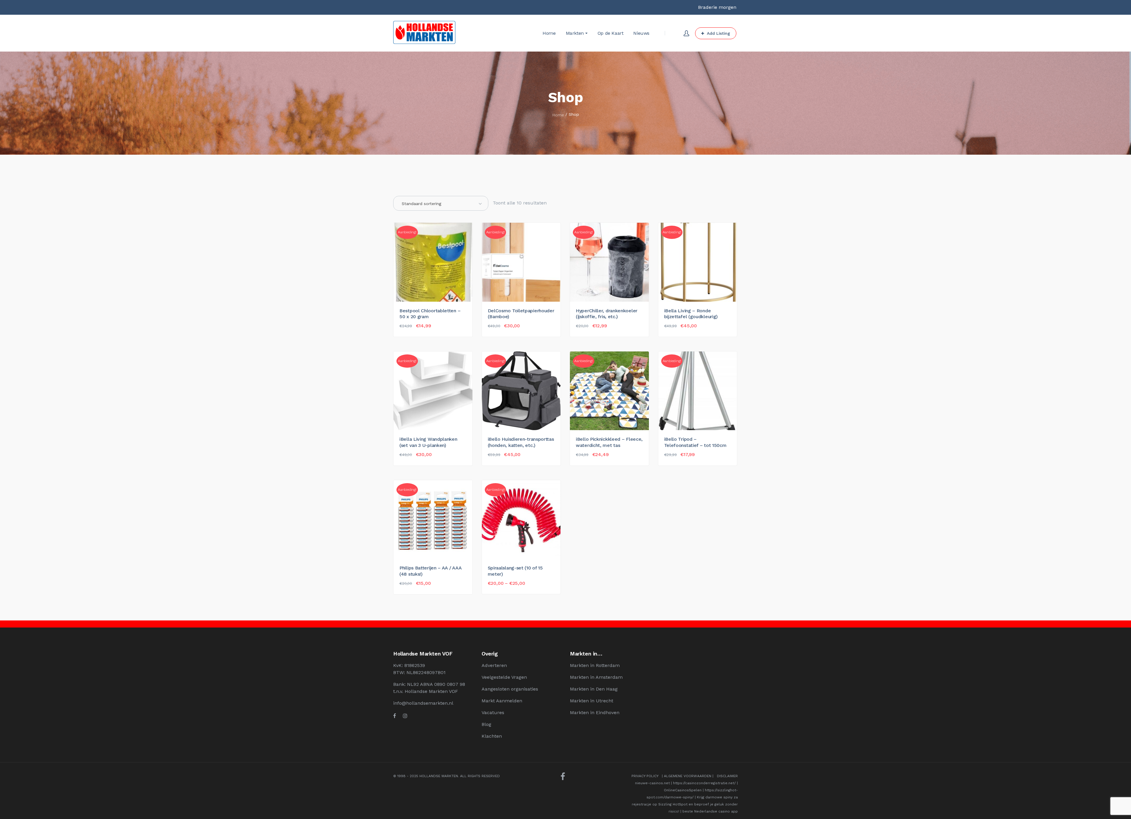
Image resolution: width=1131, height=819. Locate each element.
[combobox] (440, 203)
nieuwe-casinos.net (652, 783)
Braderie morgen (717, 7)
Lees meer (413, 589)
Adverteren (494, 665)
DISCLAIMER (727, 776)
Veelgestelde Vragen (504, 677)
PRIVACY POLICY (644, 776)
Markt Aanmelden (502, 701)
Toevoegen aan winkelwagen (432, 331)
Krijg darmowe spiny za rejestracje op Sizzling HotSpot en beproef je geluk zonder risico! (685, 804)
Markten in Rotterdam (595, 665)
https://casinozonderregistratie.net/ (704, 783)
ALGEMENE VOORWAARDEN (687, 776)
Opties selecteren (510, 588)
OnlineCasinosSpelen (683, 790)
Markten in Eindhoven (594, 712)
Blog (486, 724)
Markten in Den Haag (594, 689)
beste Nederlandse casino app (710, 811)
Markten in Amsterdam (596, 677)
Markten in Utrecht (591, 701)
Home (558, 115)
